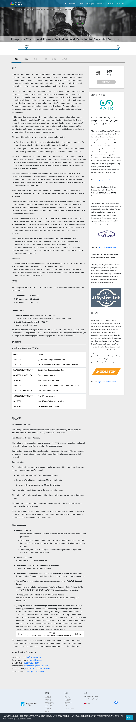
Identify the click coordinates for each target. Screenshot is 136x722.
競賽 (82, 4)
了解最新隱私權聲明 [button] (24, 719)
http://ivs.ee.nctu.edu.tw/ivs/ (107, 247)
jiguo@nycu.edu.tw (31, 663)
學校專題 (90, 4)
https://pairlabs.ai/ (104, 180)
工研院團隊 (68, 700)
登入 (124, 4)
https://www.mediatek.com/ (107, 382)
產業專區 (73, 4)
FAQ (66, 706)
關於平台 (67, 697)
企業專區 (101, 4)
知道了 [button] (129, 717)
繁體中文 (89, 703)
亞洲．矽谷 (48, 706)
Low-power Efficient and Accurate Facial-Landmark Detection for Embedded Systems (50, 9)
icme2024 (20, 9)
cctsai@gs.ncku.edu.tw (34, 671)
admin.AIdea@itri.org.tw (91, 699)
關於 (64, 4)
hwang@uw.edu (35, 660)
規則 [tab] (26, 59)
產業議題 (48, 697)
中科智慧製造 (49, 703)
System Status (69, 709)
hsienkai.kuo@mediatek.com (37, 669)
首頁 (13, 9)
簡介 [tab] (17, 59)
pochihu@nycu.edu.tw (31, 657)
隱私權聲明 (68, 703)
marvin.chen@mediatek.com (36, 666)
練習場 (110, 4)
